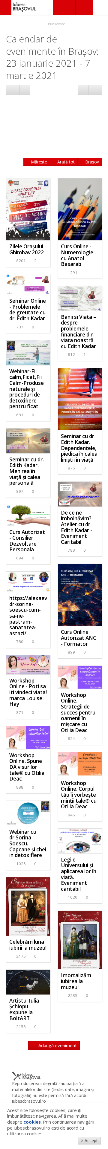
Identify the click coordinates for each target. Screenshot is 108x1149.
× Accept (89, 1140)
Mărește (38, 162)
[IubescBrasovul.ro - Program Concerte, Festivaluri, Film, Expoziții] (5, 7)
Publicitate (56, 24)
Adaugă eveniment (57, 1045)
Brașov (91, 162)
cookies (32, 1122)
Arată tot (65, 162)
